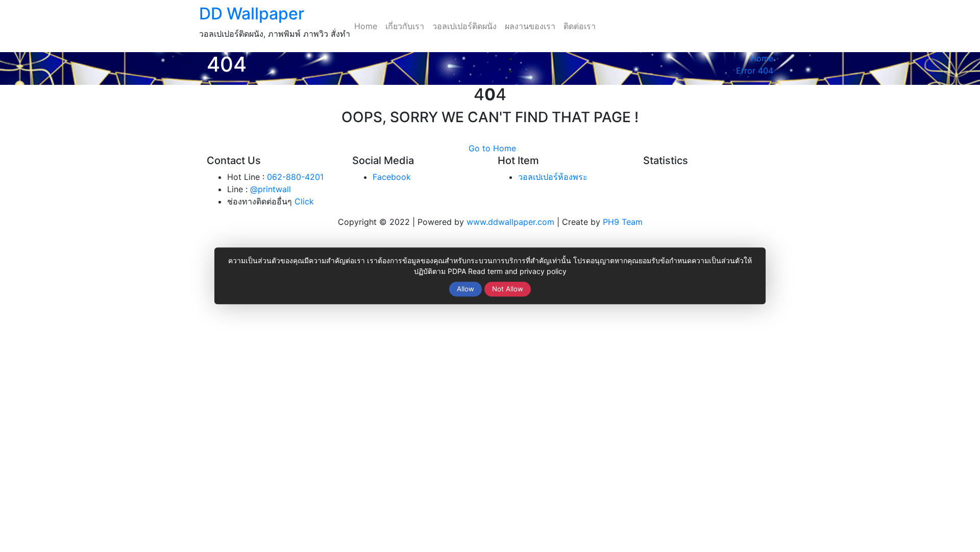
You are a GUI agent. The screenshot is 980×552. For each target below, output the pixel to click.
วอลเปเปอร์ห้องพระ (552, 177)
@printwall (270, 189)
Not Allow (507, 289)
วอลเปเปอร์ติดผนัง (464, 26)
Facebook (392, 177)
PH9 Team (623, 222)
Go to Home (492, 148)
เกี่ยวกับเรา (404, 26)
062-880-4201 (295, 177)
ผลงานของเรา (530, 26)
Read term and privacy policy (517, 271)
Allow (465, 289)
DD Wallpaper (251, 14)
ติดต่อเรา (580, 26)
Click (304, 201)
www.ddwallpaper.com (510, 222)
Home (365, 26)
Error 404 (754, 70)
